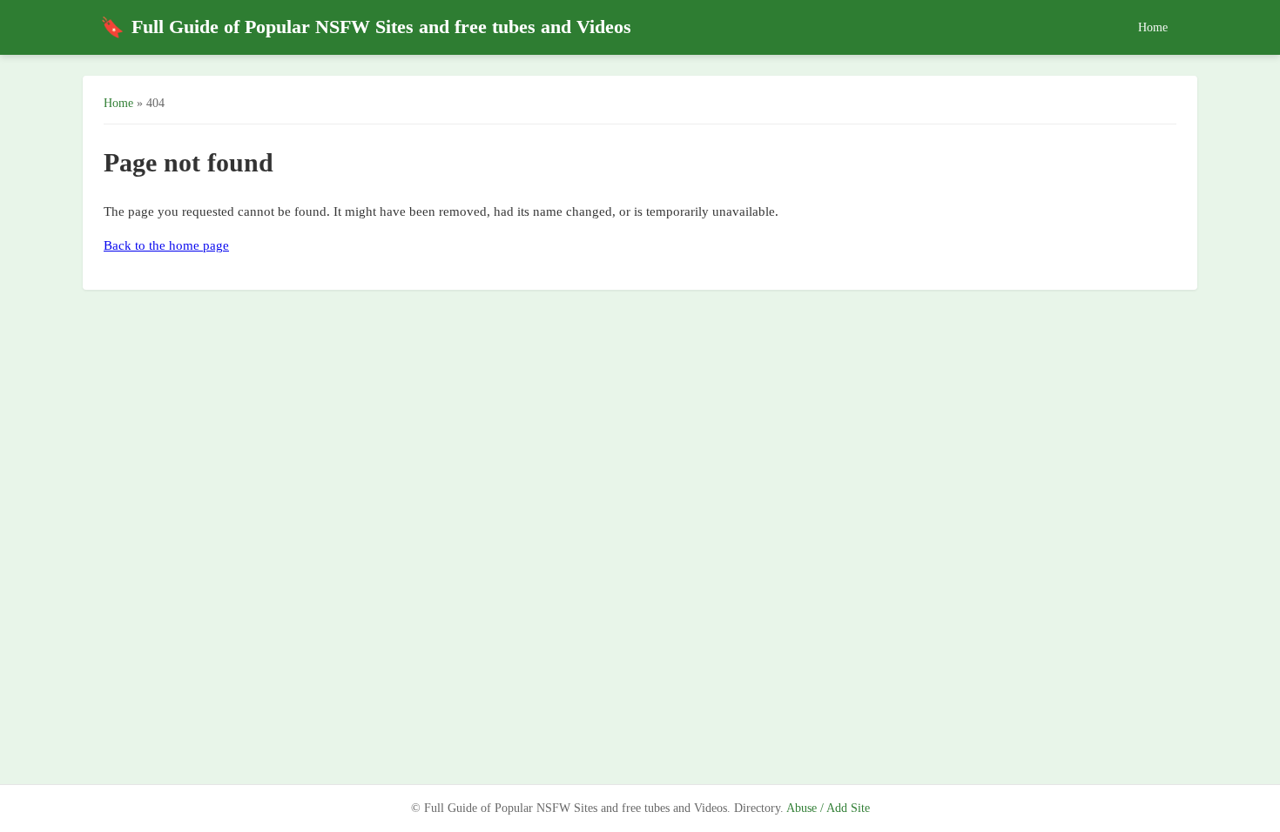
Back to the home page (166, 245)
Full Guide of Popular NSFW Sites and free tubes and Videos (365, 27)
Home (1153, 27)
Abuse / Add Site (828, 808)
